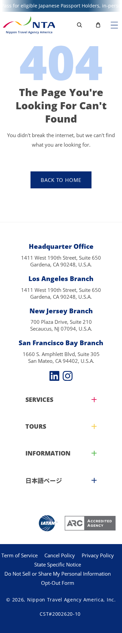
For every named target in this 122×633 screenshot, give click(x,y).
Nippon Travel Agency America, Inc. (71, 599)
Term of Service (19, 555)
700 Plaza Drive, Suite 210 (61, 321)
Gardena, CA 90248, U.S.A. (61, 264)
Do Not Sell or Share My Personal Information (57, 573)
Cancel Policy (59, 555)
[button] (114, 25)
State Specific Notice (57, 564)
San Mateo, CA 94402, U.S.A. (61, 360)
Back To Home (61, 179)
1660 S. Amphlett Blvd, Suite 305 (61, 354)
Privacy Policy (98, 555)
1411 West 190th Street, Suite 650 (61, 257)
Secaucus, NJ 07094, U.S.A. (61, 328)
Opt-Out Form (57, 582)
